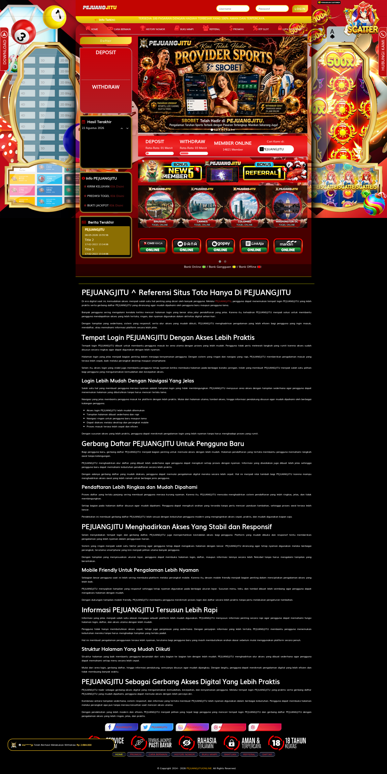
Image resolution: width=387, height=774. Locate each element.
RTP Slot (263, 29)
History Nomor (155, 29)
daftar (267, 754)
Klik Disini (117, 186)
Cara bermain (122, 29)
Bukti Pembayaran (231, 727)
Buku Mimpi (187, 29)
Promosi (238, 29)
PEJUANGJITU (223, 301)
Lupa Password (292, 29)
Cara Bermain (158, 754)
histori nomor (184, 754)
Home (94, 29)
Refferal (214, 29)
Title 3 (89, 249)
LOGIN (300, 9)
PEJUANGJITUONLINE (199, 768)
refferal (249, 754)
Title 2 (89, 239)
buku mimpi (209, 754)
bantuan (230, 754)
